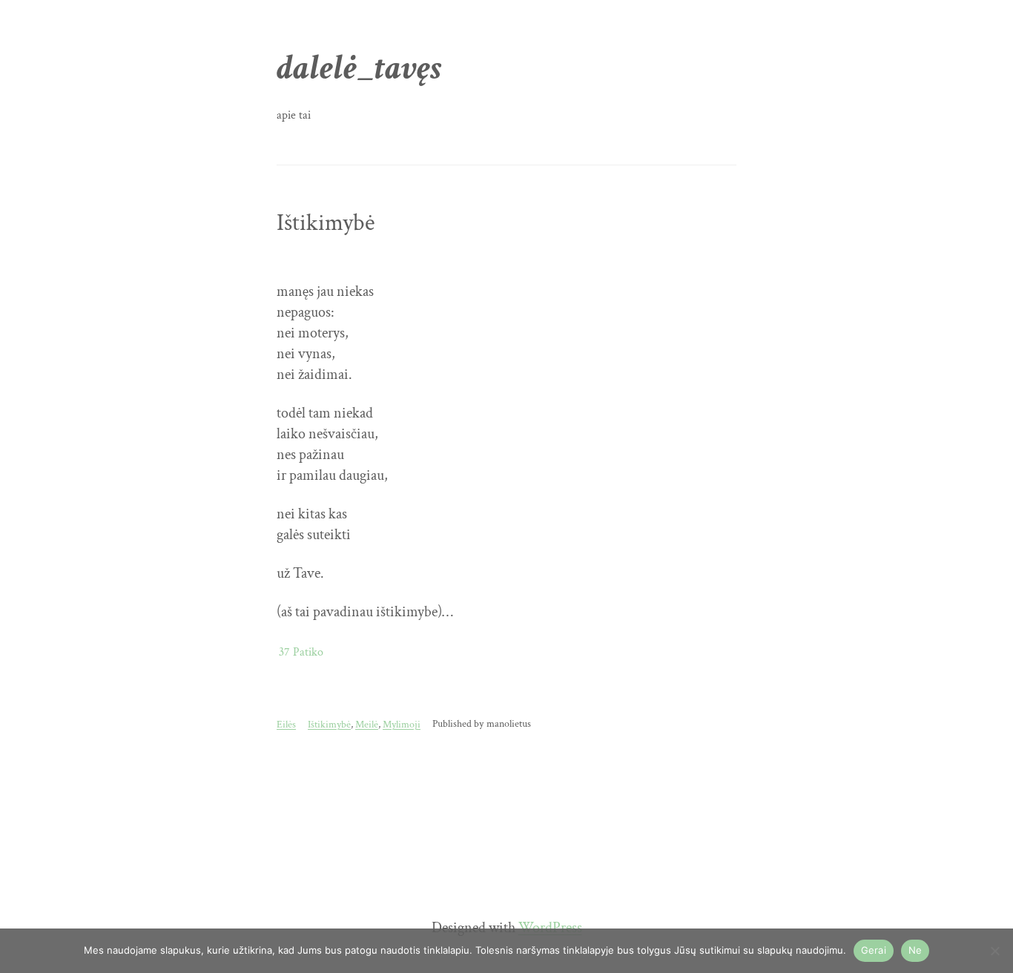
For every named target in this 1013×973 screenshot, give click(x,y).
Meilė (366, 724)
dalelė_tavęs (359, 67)
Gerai (873, 950)
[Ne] (994, 950)
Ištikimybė (325, 223)
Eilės (286, 724)
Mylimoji (401, 724)
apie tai (294, 115)
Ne (915, 950)
